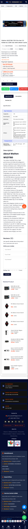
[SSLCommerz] (14, 521)
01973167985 (5, 466)
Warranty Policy (14, 436)
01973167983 (18, 485)
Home (2, 6)
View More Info (5, 59)
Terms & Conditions (7, 433)
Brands (14, 433)
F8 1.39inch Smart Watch (17, 304)
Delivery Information (13, 431)
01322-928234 (5, 469)
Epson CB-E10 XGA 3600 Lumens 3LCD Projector (17, 348)
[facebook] (5, 421)
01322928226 (13, 506)
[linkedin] (19, 421)
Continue (7, 274)
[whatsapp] (22, 421)
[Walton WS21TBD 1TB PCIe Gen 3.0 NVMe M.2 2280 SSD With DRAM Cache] (14, 24)
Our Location (8, 425)
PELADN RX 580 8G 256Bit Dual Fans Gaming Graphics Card (17, 341)
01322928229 (17, 464)
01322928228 (11, 504)
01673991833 (11, 464)
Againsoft (9, 519)
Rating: (5, 270)
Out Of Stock (9, 84)
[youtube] (9, 421)
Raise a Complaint (19, 425)
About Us (6, 431)
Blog (24, 433)
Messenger (15, 88)
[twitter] (12, 421)
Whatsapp (6, 88)
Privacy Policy (21, 431)
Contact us (19, 433)
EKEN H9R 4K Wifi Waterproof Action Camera (16, 287)
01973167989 (12, 485)
